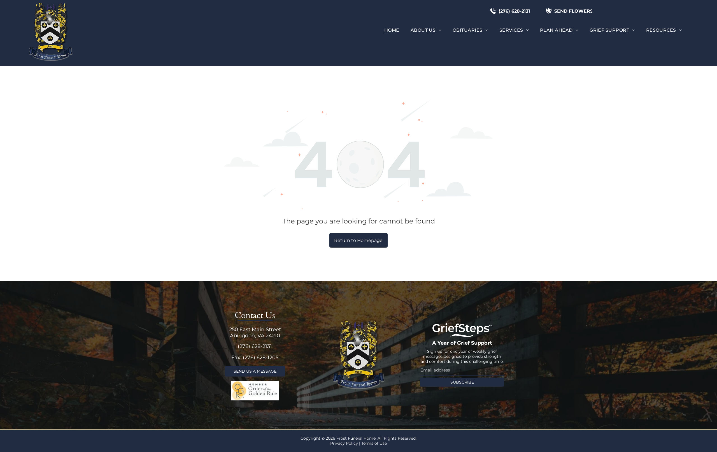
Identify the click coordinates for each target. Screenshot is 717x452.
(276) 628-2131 (255, 346)
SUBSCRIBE (462, 382)
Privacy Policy (344, 443)
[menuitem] (392, 30)
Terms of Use (374, 443)
